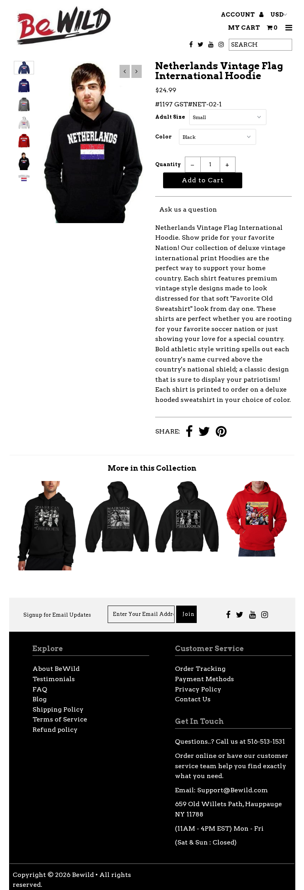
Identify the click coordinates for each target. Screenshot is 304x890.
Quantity (168, 164)
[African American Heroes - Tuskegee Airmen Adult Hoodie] (117, 550)
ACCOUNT (238, 14)
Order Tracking (200, 668)
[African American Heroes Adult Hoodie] (187, 550)
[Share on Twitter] (204, 432)
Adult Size (170, 117)
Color (163, 137)
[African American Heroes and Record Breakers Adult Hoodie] (257, 554)
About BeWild (56, 668)
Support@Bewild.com (232, 790)
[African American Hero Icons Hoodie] (47, 568)
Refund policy (55, 729)
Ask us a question (188, 209)
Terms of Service (59, 719)
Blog (39, 699)
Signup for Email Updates (57, 615)
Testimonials (53, 679)
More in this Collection (152, 468)
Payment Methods (204, 679)
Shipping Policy (58, 709)
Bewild (83, 875)
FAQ (39, 689)
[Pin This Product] (221, 432)
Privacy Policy (198, 689)
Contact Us (193, 699)
